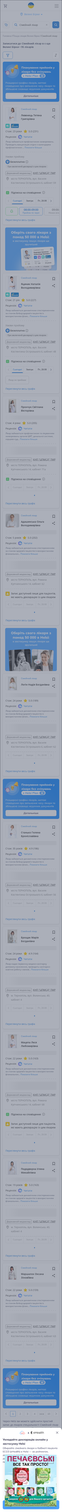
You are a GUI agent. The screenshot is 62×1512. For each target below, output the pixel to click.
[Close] (57, 1433)
